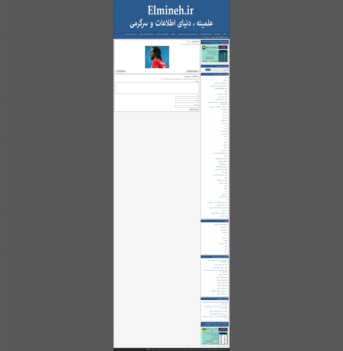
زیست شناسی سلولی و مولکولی (219, 291)
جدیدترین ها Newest (222, 180)
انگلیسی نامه (224, 109)
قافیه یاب (217, 34)
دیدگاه (197, 81)
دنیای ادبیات (225, 194)
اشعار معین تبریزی (130, 34)
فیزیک (226, 251)
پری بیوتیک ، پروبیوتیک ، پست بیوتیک (218, 106)
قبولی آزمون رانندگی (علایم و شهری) (218, 207)
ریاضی (226, 246)
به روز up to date (223, 164)
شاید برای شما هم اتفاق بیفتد (220, 175)
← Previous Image (192, 71)
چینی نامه (225, 123)
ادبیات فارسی (224, 229)
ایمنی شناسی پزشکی (222, 288)
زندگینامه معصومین (223, 161)
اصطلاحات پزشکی (223, 274)
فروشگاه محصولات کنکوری (221, 224)
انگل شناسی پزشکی (222, 282)
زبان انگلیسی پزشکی (222, 293)
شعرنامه (225, 145)
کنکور (173, 34)
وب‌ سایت (196, 104)
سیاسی (226, 185)
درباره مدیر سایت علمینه (221, 99)
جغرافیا (226, 188)
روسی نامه (225, 117)
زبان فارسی (225, 232)
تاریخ (226, 191)
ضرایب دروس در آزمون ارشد (220, 267)
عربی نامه (225, 115)
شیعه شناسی (224, 131)
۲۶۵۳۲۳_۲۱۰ (193, 42)
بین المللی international (222, 166)
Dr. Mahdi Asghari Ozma (221, 88)
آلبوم (226, 125)
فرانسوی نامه (224, 120)
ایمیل (197, 100)
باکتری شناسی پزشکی (222, 280)
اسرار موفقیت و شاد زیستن (221, 153)
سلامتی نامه (225, 134)
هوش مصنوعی (224, 216)
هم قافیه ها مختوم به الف (216, 313)
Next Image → (120, 71)
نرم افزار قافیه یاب (206, 34)
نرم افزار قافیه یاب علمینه (221, 83)
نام (198, 95)
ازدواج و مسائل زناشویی (221, 158)
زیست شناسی (224, 227)
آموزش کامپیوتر (224, 196)
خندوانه (226, 142)
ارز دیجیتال (225, 210)
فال (227, 199)
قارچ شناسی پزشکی (222, 285)
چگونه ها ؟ (225, 172)
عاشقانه (225, 147)
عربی (226, 235)
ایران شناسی (224, 150)
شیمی (226, 249)
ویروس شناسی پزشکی (222, 277)
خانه (225, 34)
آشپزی (226, 128)
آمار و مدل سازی (223, 243)
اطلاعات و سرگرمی (162, 34)
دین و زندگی (224, 238)
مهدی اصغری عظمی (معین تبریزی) (188, 44)
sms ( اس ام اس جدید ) (221, 169)
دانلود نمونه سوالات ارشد (221, 264)
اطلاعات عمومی (223, 183)
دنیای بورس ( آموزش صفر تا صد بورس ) (217, 202)
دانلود (226, 177)
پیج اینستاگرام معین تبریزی (219, 37)
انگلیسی (225, 240)
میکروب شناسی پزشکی (146, 34)
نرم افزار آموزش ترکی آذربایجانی (188, 34)
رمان (226, 139)
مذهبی (226, 155)
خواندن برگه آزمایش (222, 205)
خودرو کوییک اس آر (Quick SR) (220, 213)
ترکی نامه (225, 112)
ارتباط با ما (205, 37)
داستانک (225, 136)
